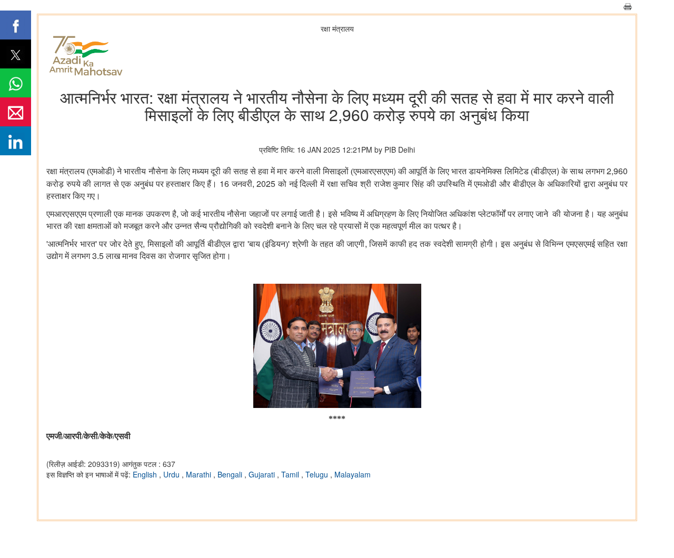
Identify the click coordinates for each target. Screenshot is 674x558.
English (146, 474)
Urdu (172, 474)
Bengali (230, 474)
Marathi (199, 474)
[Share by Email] (15, 111)
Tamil (291, 474)
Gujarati (263, 474)
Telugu (317, 474)
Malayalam (352, 474)
